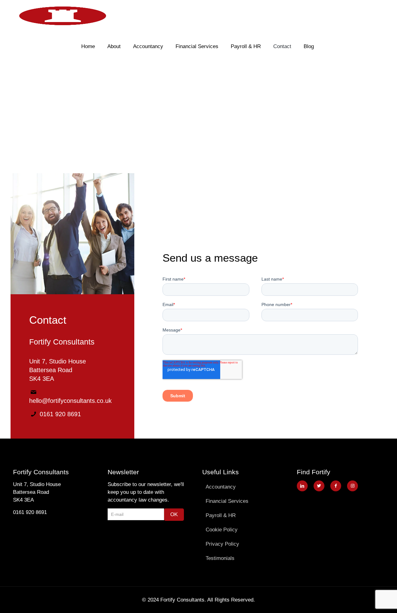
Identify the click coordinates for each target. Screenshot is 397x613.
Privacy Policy (222, 544)
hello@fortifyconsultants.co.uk (70, 400)
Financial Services (227, 501)
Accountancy (221, 487)
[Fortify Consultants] (62, 15)
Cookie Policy (222, 530)
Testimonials (220, 558)
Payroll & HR (221, 515)
